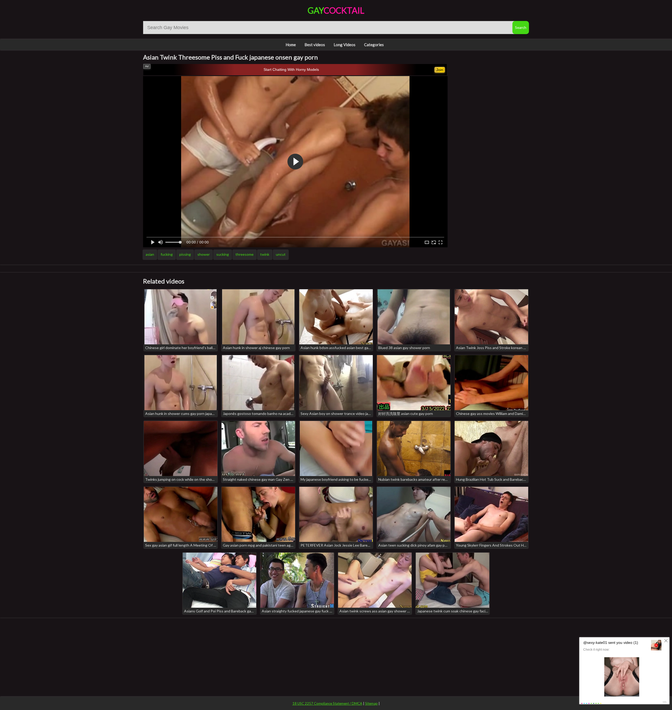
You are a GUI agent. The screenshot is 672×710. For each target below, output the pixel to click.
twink (264, 254)
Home (291, 44)
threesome (244, 254)
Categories (374, 44)
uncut (281, 254)
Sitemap (371, 703)
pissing (185, 254)
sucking (222, 254)
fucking (167, 254)
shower (203, 254)
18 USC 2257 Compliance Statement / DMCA (327, 703)
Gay (336, 10)
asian (150, 254)
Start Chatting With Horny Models (291, 69)
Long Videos (344, 44)
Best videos (314, 44)
